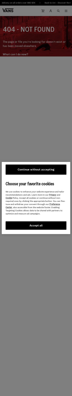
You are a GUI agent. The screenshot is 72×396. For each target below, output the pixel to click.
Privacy (52, 194)
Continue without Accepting (36, 169)
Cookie (9, 198)
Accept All (36, 225)
